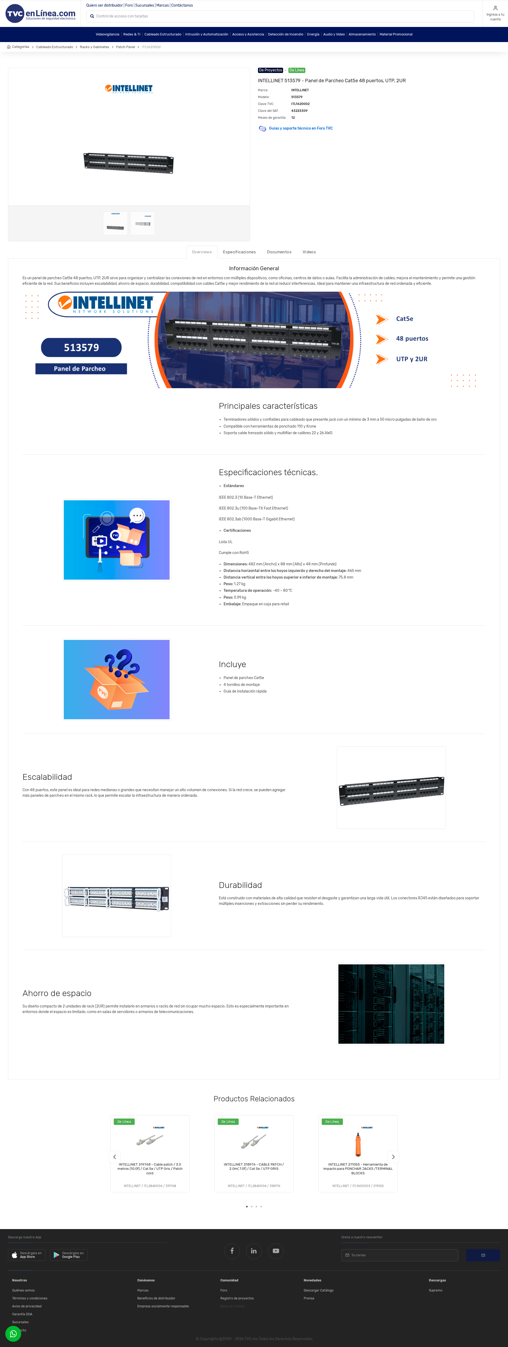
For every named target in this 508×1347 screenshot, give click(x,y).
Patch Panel (125, 47)
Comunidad (229, 1280)
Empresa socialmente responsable (163, 1306)
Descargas (437, 1280)
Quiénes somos (23, 1290)
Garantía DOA (22, 1314)
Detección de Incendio (285, 34)
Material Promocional (396, 34)
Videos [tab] (309, 252)
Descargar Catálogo (319, 1290)
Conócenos (146, 1280)
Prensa (309, 1298)
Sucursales (144, 5)
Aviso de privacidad (27, 1306)
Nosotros (19, 1280)
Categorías (20, 47)
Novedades (312, 1280)
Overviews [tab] (202, 252)
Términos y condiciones (29, 1298)
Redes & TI (131, 34)
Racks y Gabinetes (94, 47)
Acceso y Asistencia (248, 34)
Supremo (435, 1290)
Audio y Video (334, 34)
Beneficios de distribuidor (156, 1298)
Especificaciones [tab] (239, 252)
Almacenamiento (362, 34)
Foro (129, 5)
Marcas (162, 5)
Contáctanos (182, 5)
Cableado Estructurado (162, 34)
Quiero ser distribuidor (104, 5)
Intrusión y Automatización (206, 34)
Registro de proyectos (237, 1298)
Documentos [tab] (279, 252)
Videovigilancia (107, 34)
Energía (313, 34)
